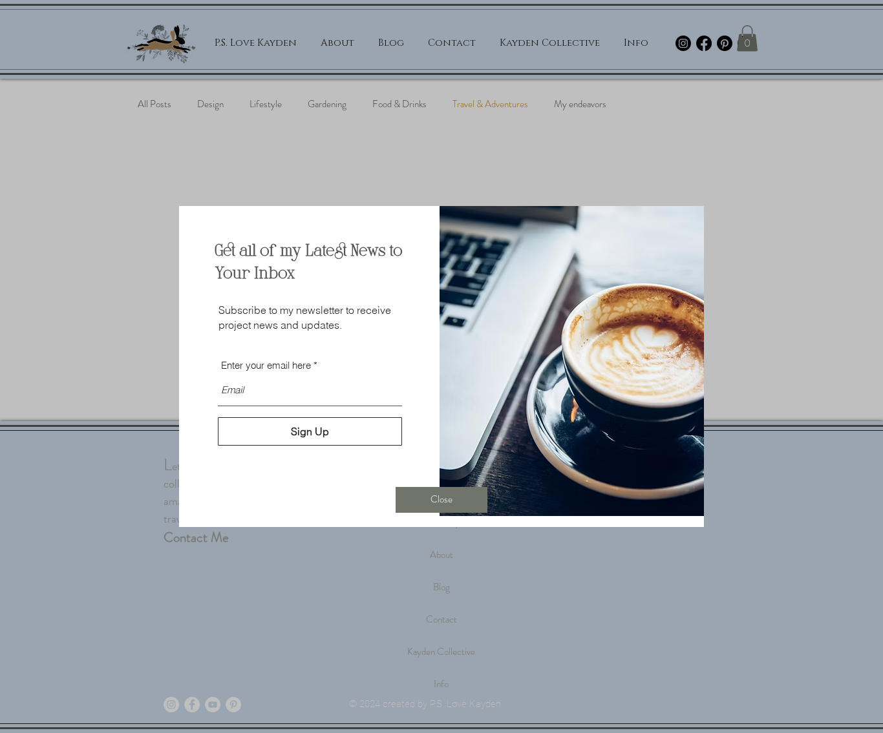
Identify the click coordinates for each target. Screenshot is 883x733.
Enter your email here (266, 365)
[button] (441, 500)
